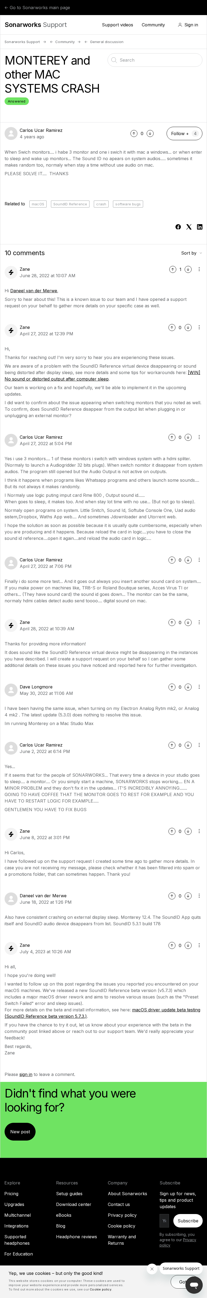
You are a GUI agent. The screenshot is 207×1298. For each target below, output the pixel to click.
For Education (18, 1254)
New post (20, 1131)
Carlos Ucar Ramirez (41, 130)
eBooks (63, 1215)
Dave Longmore (36, 687)
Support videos (117, 24)
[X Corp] (189, 227)
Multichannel (17, 1215)
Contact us (119, 1204)
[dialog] (103, 1282)
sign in (25, 1074)
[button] (188, 24)
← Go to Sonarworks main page (37, 7)
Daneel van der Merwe (33, 290)
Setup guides (69, 1193)
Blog (60, 1226)
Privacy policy (122, 1215)
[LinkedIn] (199, 227)
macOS (38, 204)
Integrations (16, 1226)
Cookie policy (121, 1226)
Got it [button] (184, 1282)
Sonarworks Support (22, 42)
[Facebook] (178, 227)
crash (101, 204)
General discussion (106, 42)
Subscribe (188, 1220)
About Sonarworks (127, 1193)
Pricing (11, 1193)
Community (153, 24)
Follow (178, 133)
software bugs (128, 204)
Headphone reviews (76, 1236)
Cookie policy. (101, 1289)
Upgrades (14, 1204)
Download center (73, 1204)
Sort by (188, 253)
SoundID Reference (70, 204)
